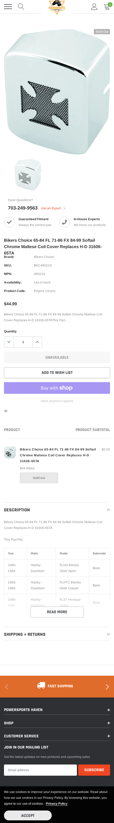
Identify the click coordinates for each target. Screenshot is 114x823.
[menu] (8, 7)
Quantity (10, 331)
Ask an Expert (51, 208)
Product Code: (15, 291)
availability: (13, 282)
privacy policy (57, 803)
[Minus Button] (9, 342)
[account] (94, 7)
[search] (21, 6)
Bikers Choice (44, 257)
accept (27, 815)
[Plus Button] (37, 342)
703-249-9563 (23, 208)
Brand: (9, 257)
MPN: (8, 274)
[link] (28, 174)
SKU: (8, 265)
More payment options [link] (57, 401)
